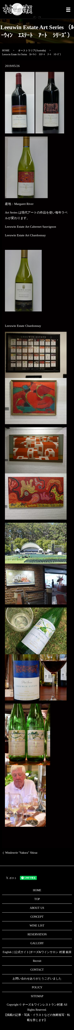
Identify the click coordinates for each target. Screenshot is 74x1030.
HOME (5, 50)
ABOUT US (37, 907)
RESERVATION (37, 934)
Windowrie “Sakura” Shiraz (21, 852)
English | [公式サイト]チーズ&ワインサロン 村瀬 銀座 (37, 952)
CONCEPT (37, 916)
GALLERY (37, 943)
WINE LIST (37, 925)
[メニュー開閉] (68, 10)
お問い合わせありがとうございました (37, 978)
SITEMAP (37, 996)
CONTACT (37, 969)
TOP (37, 899)
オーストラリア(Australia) (32, 50)
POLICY (37, 987)
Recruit (37, 960)
